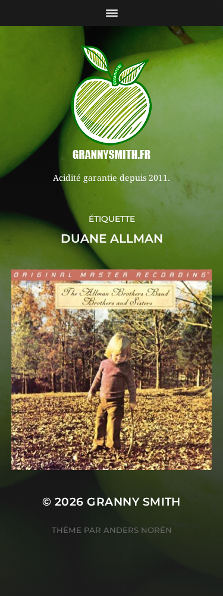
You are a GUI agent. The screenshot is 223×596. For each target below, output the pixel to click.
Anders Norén (137, 530)
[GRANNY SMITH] (111, 103)
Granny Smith (134, 502)
